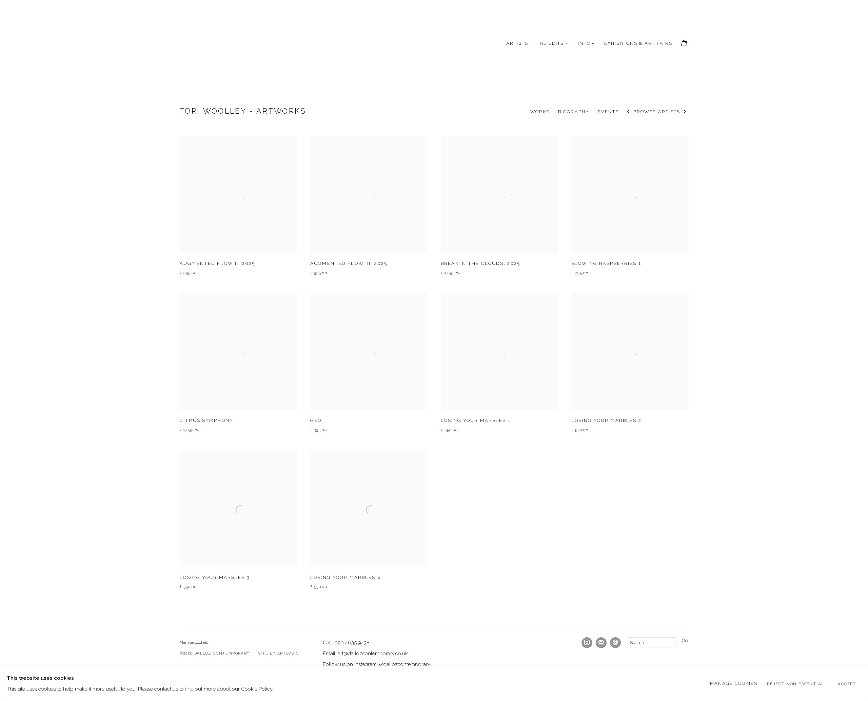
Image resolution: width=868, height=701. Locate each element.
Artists (517, 43)
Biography (573, 111)
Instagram (586, 642)
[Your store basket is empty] (684, 44)
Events (608, 111)
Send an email (615, 642)
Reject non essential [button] (795, 683)
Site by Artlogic (278, 653)
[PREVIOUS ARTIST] (628, 112)
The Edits (550, 43)
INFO (584, 43)
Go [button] (685, 640)
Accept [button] (847, 683)
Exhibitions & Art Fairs (638, 43)
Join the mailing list (601, 642)
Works (540, 111)
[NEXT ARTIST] (685, 112)
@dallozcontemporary (404, 664)
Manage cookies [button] (194, 642)
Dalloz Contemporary (214, 43)
